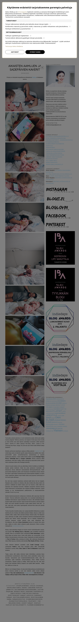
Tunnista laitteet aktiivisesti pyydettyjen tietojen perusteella (23, 38)
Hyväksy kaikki (35, 52)
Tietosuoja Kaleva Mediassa (14, 46)
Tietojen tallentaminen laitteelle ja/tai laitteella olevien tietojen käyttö (26, 24)
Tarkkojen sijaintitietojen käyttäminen (17, 36)
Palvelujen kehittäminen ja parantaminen (18, 29)
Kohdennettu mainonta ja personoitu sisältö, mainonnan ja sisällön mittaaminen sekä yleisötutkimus (36, 26)
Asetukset (15, 52)
